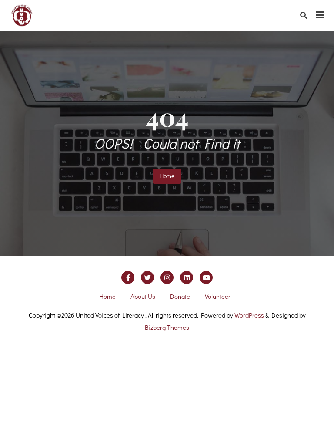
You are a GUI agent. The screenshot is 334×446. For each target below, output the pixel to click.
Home (167, 176)
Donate (180, 296)
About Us (142, 296)
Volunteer (217, 296)
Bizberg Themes (167, 327)
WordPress (249, 315)
